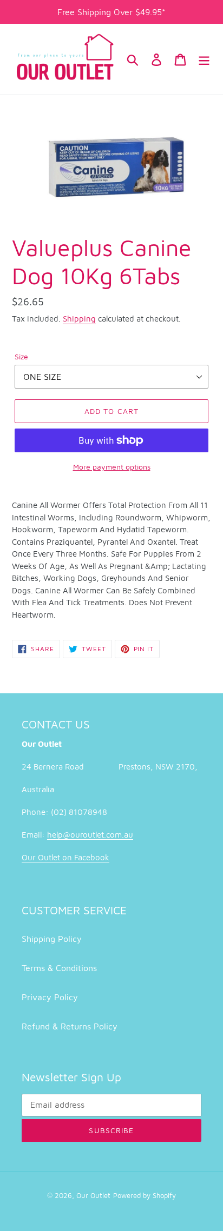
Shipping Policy (52, 939)
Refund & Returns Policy (69, 1026)
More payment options (111, 466)
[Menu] (204, 58)
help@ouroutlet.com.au (90, 834)
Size (21, 356)
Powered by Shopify (144, 1195)
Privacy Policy (50, 997)
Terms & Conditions (59, 968)
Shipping (79, 318)
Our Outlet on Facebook (65, 857)
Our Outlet (93, 1195)
